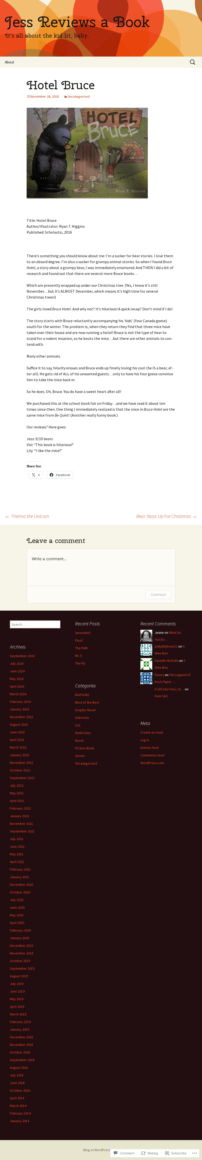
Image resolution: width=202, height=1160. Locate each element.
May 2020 (16, 915)
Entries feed (149, 747)
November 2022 (21, 762)
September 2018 (22, 1060)
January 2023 (19, 755)
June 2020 (17, 907)
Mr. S (78, 655)
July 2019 (16, 983)
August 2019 (19, 976)
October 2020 (20, 892)
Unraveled (82, 633)
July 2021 (16, 839)
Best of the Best (87, 702)
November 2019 (21, 953)
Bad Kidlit (82, 695)
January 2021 (19, 877)
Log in (144, 740)
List (77, 725)
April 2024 (17, 686)
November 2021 (21, 823)
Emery (159, 675)
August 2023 (19, 724)
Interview (82, 717)
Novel (79, 740)
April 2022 (17, 800)
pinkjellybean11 (166, 646)
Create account (151, 732)
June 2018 (17, 1083)
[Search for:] (193, 62)
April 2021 (17, 861)
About (9, 62)
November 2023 (21, 717)
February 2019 (20, 1022)
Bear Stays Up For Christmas (166, 516)
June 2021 (17, 846)
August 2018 (19, 1067)
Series (80, 755)
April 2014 (17, 1098)
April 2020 (17, 922)
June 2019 (17, 991)
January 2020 (19, 938)
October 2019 (20, 961)
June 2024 (17, 671)
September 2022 (22, 778)
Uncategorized (79, 96)
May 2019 (16, 999)
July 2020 (16, 900)
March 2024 (18, 694)
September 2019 (22, 968)
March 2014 (18, 1105)
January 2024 (19, 709)
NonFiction (83, 733)
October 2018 (20, 1052)
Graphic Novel (85, 710)
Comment (158, 594)
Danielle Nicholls (166, 660)
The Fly (80, 663)
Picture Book (84, 748)
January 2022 (19, 816)
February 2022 (20, 808)
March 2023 (18, 747)
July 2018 (16, 1075)
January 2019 (19, 1029)
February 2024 (20, 701)
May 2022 (16, 793)
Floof (79, 640)
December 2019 (21, 945)
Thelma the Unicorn (27, 516)
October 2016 (20, 1090)
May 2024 (16, 679)
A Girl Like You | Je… (169, 689)
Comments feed (152, 755)
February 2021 (20, 869)
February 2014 (20, 1113)
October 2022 (20, 770)
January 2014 (19, 1121)
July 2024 (16, 663)
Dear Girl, (161, 696)
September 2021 (22, 831)
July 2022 (16, 785)
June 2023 (17, 732)
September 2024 (22, 656)
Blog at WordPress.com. (101, 1150)
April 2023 (17, 740)
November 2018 (21, 1044)
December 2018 (21, 1037)
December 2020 (21, 884)
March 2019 (18, 1014)
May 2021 (16, 854)
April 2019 (17, 1006)
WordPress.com (152, 763)
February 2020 (20, 930)
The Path (81, 648)
